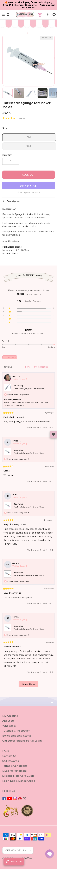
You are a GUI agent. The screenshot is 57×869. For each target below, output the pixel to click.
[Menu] (3, 14)
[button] (54, 14)
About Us (8, 720)
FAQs (5, 750)
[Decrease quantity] (5, 161)
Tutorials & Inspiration (16, 730)
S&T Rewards (10, 760)
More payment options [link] (28, 192)
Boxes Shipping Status (16, 735)
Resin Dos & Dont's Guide (18, 780)
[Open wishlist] (53, 434)
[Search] (9, 14)
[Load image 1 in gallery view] (28, 60)
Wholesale (9, 725)
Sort (27, 366)
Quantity (7, 155)
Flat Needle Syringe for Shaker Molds (29, 389)
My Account (10, 715)
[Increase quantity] (16, 161)
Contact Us (9, 755)
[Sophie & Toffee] (25, 15)
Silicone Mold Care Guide (18, 775)
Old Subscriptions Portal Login (22, 740)
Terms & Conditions (14, 765)
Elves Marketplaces (14, 770)
